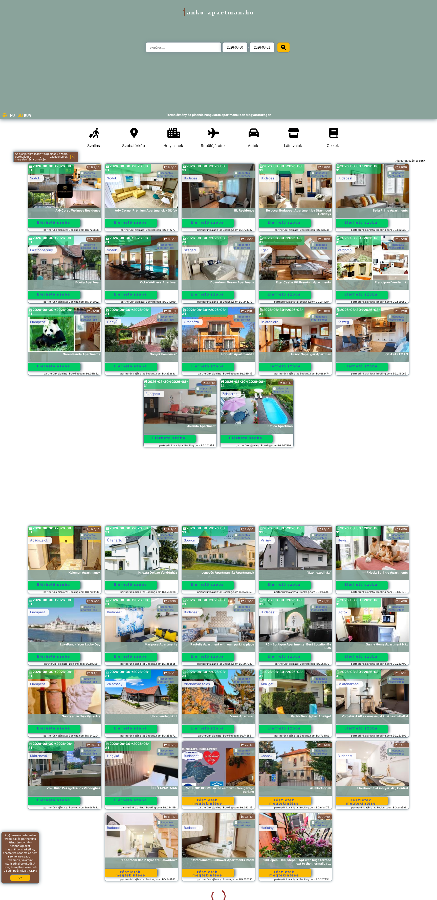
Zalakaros (229, 394)
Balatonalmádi (348, 684)
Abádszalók (39, 540)
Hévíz (342, 540)
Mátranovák (39, 756)
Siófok (35, 178)
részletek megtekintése (207, 801)
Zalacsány (114, 684)
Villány (266, 540)
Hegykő (113, 756)
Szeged (190, 250)
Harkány (190, 828)
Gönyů (112, 322)
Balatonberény (41, 250)
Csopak (266, 756)
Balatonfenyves (350, 828)
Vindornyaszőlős (197, 684)
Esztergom (269, 828)
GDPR (33, 870)
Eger (264, 250)
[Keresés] (283, 47)
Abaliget (267, 684)
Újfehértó (114, 540)
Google (15, 842)
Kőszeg (343, 322)
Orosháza (191, 322)
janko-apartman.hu (218, 12)
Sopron (189, 540)
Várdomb (345, 250)
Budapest (191, 178)
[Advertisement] (218, 488)
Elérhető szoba (53, 222)
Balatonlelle (270, 322)
